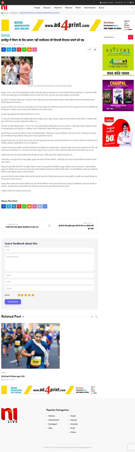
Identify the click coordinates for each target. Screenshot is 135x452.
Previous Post (13, 224)
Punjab (37, 8)
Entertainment (89, 8)
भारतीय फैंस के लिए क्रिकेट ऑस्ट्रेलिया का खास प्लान (22, 227)
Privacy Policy (61, 447)
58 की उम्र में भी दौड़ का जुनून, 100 (13, 376)
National (68, 8)
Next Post (87, 223)
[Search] (133, 7)
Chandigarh (52, 424)
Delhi (50, 428)
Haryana (47, 8)
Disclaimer (72, 447)
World (78, 8)
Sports (101, 8)
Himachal (58, 8)
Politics (73, 432)
